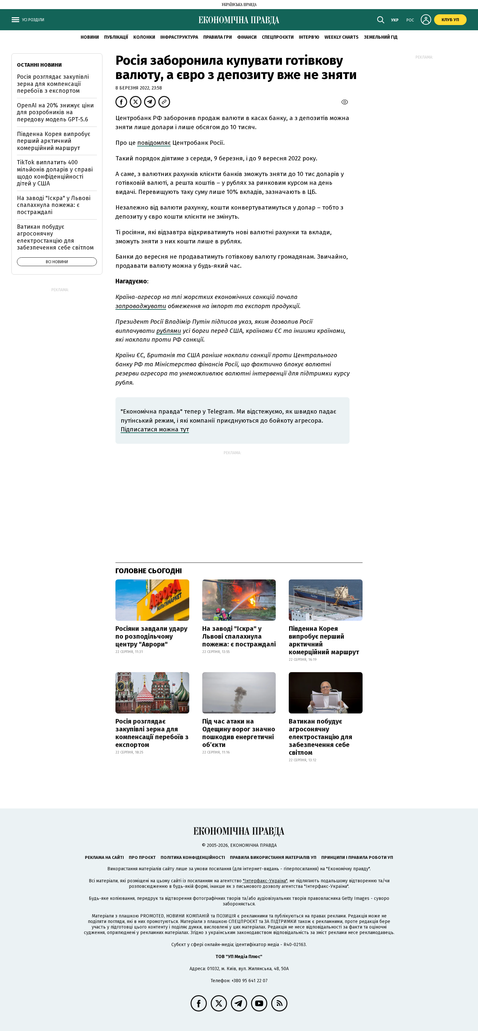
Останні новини (39, 65)
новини (90, 37)
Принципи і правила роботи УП (357, 857)
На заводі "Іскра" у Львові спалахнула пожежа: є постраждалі (239, 636)
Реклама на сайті (104, 857)
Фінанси (247, 37)
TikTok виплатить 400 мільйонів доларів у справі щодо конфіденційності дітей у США (55, 173)
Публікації (116, 37)
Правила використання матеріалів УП (273, 857)
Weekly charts (342, 37)
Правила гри (217, 37)
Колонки (144, 37)
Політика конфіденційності (193, 857)
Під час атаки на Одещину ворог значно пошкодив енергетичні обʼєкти (238, 733)
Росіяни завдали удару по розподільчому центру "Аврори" (151, 636)
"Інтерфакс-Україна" (265, 881)
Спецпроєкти (278, 37)
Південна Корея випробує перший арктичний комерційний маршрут (324, 640)
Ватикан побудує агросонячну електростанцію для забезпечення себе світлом (320, 736)
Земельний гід (381, 37)
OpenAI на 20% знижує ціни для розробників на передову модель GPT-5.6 (55, 112)
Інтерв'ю (309, 37)
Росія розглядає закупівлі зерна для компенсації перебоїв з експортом (152, 733)
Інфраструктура (179, 37)
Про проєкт (142, 857)
